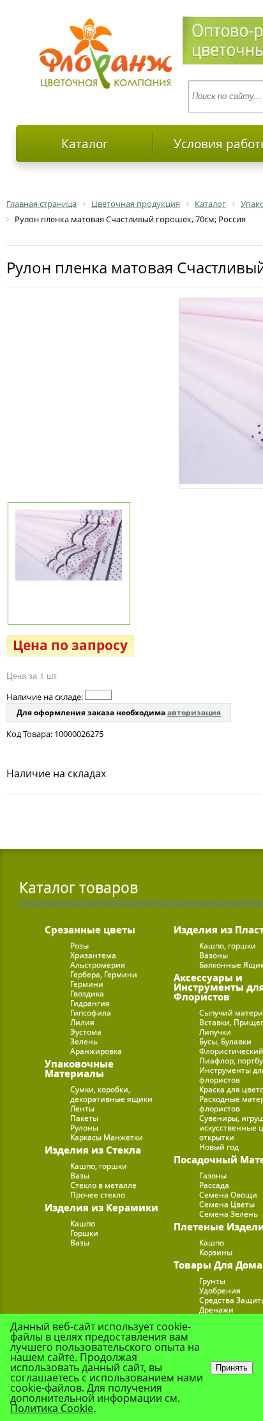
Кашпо (82, 1223)
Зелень (84, 1041)
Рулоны (84, 1127)
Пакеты (84, 1118)
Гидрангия (90, 1003)
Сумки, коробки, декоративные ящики (111, 1094)
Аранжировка (96, 1051)
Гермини (86, 984)
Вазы (79, 1175)
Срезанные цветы (90, 929)
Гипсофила (90, 1012)
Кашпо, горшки (98, 1166)
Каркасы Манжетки (106, 1137)
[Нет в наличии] (98, 695)
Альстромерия (97, 964)
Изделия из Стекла (93, 1149)
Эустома (85, 1032)
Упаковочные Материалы (79, 1068)
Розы (79, 945)
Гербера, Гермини (103, 974)
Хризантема (93, 955)
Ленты (82, 1108)
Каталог (84, 143)
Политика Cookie (51, 1408)
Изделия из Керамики (101, 1207)
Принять (232, 1367)
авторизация (194, 712)
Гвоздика (87, 993)
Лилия (82, 1022)
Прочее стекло (97, 1194)
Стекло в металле (103, 1185)
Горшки (84, 1233)
